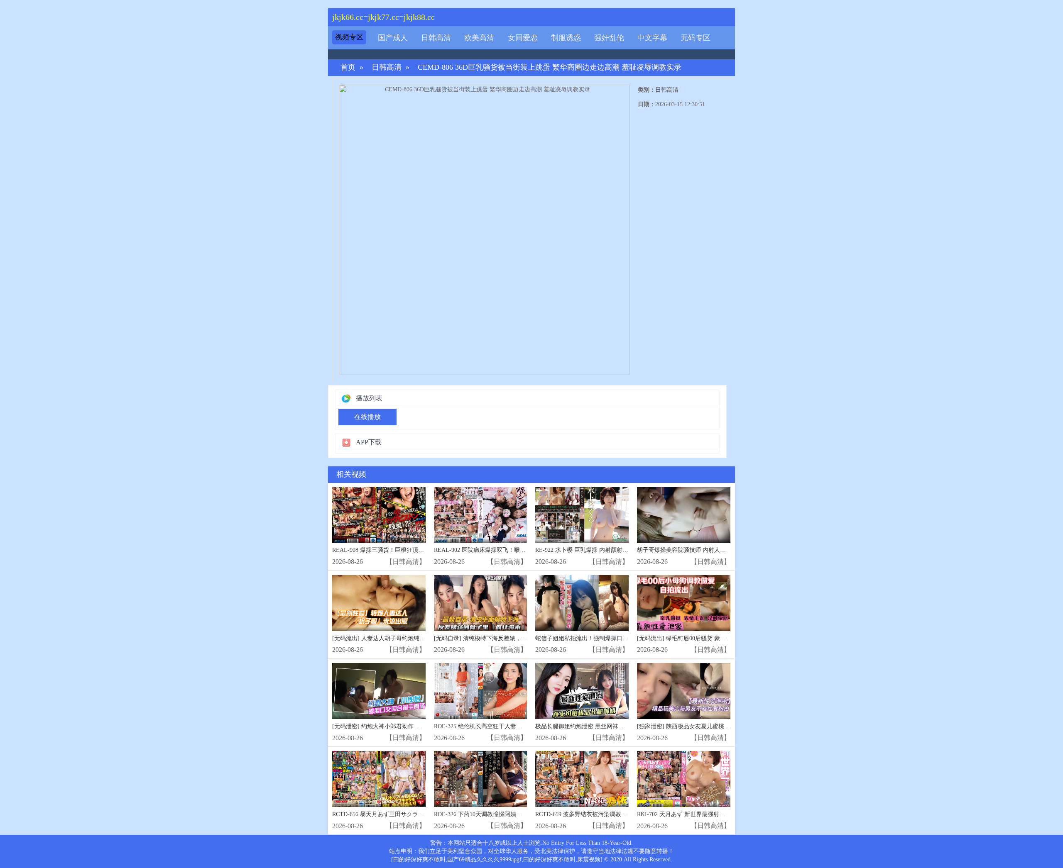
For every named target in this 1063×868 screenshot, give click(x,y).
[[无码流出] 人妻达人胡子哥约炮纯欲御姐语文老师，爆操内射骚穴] (379, 603)
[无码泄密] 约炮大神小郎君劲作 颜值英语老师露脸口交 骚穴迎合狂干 (421, 726)
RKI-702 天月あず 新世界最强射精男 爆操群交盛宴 (702, 814)
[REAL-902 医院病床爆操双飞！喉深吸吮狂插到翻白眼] (480, 515)
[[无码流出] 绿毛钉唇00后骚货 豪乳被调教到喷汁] (683, 603)
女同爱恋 (523, 38)
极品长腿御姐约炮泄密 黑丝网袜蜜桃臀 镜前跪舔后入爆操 (609, 726)
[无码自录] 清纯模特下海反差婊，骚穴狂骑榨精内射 (501, 638)
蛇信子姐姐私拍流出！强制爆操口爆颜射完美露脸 (599, 638)
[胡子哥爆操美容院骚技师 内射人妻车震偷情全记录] (683, 515)
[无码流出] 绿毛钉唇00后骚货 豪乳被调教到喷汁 (699, 638)
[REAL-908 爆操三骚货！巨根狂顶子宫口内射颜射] (379, 515)
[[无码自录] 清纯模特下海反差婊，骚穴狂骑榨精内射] (480, 603)
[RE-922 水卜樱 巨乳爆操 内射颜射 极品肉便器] (582, 515)
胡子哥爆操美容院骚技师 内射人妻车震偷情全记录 (702, 550)
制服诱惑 (566, 38)
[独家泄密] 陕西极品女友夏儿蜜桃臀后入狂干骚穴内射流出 (712, 726)
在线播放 (367, 416)
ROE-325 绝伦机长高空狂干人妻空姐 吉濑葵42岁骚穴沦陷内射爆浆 (519, 726)
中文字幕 (652, 38)
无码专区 (695, 38)
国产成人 (393, 38)
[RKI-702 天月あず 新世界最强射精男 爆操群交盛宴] (683, 779)
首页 (347, 67)
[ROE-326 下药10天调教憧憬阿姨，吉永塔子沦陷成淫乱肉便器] (480, 779)
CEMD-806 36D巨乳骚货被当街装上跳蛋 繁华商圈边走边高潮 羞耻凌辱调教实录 (549, 67)
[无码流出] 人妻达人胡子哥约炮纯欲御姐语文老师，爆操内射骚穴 (416, 638)
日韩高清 (436, 38)
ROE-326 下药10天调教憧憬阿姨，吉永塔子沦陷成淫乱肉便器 (513, 814)
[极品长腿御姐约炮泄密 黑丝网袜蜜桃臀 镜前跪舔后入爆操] (582, 691)
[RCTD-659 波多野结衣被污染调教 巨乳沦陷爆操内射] (582, 779)
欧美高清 (479, 38)
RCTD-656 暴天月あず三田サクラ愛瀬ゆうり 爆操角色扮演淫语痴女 (419, 814)
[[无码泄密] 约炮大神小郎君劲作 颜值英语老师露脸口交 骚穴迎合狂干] (379, 691)
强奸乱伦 (609, 38)
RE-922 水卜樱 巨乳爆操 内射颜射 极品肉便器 (594, 550)
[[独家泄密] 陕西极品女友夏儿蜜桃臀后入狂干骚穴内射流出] (683, 691)
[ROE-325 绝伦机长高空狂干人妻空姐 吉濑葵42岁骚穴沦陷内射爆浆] (480, 691)
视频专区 (349, 37)
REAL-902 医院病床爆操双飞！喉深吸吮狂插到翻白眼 (503, 550)
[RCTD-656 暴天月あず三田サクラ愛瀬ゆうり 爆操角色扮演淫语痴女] (379, 779)
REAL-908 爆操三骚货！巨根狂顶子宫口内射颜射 (395, 550)
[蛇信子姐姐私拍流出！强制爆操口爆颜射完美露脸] (582, 603)
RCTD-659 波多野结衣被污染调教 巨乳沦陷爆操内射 (602, 814)
